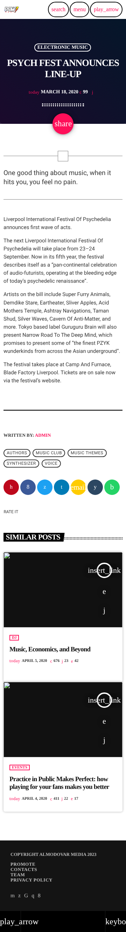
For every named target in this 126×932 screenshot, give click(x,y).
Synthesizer (21, 463)
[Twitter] (19, 896)
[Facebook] (39, 896)
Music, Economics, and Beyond (49, 649)
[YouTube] (12, 896)
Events (19, 767)
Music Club (49, 453)
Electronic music (62, 47)
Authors (17, 453)
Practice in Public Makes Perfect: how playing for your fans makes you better (59, 783)
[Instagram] (32, 896)
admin (43, 435)
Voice (51, 463)
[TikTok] (26, 896)
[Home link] (12, 9)
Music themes (87, 453)
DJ (14, 638)
